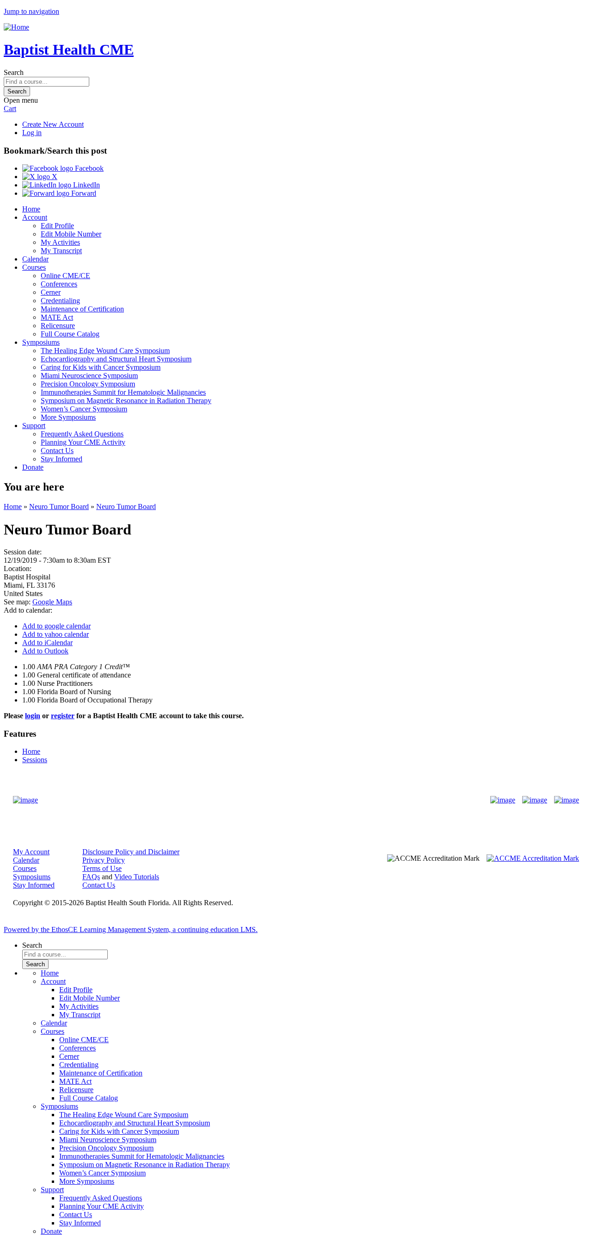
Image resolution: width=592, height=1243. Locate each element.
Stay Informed (61, 459)
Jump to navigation (31, 11)
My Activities (60, 242)
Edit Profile (57, 226)
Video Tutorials (136, 877)
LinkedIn (85, 185)
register (62, 716)
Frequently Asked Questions (82, 434)
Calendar (35, 259)
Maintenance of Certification (82, 309)
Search (14, 72)
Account (34, 217)
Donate (32, 467)
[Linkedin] (566, 800)
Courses (34, 267)
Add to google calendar (56, 626)
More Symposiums (68, 417)
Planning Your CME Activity (83, 442)
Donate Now (267, 799)
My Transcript (61, 251)
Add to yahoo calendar (55, 634)
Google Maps (52, 602)
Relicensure (58, 325)
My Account (31, 852)
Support (33, 425)
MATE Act (57, 317)
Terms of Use (102, 868)
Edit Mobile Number (71, 234)
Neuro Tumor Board (59, 506)
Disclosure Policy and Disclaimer (130, 852)
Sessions (34, 760)
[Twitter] (534, 800)
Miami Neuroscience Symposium (89, 375)
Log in (32, 133)
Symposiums (41, 342)
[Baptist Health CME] (25, 800)
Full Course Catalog (70, 334)
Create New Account (53, 124)
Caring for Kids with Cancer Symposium (100, 367)
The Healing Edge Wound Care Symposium (105, 350)
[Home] (16, 27)
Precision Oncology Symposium (88, 384)
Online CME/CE (65, 276)
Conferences (59, 284)
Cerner (51, 292)
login (32, 716)
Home (31, 209)
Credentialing (60, 301)
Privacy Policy (103, 860)
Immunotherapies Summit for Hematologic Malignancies (123, 392)
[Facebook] (502, 800)
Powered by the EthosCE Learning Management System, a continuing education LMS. (131, 929)
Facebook (88, 168)
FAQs (91, 877)
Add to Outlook (45, 651)
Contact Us (57, 450)
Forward (82, 193)
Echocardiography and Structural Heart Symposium (116, 359)
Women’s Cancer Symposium (84, 409)
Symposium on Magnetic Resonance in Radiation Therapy (126, 400)
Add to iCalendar (47, 642)
